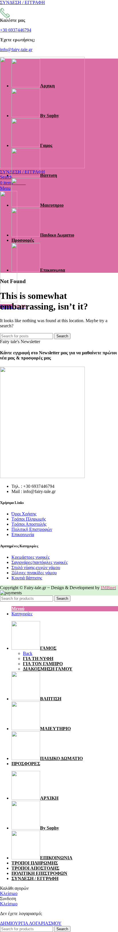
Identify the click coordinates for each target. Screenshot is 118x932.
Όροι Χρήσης (23, 513)
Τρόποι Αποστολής (28, 524)
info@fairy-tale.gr (16, 49)
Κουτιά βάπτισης (26, 577)
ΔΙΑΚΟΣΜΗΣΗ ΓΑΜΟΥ (47, 668)
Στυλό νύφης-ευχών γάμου (35, 567)
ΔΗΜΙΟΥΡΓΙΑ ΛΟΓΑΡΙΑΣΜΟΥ (31, 923)
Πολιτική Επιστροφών (31, 529)
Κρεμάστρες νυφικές (30, 557)
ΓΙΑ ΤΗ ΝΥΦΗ (38, 658)
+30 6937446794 (15, 30)
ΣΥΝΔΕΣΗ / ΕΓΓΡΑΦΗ (34, 878)
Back (27, 653)
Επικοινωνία (22, 534)
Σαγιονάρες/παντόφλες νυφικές (39, 562)
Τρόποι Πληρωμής (28, 519)
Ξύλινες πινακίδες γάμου (34, 572)
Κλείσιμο (8, 893)
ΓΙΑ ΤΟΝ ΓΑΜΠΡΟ (43, 663)
